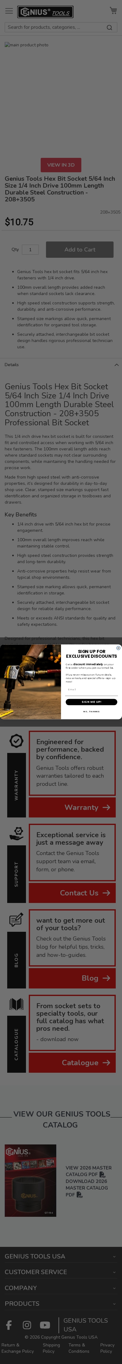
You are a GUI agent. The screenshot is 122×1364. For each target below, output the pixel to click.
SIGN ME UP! (91, 702)
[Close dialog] (118, 648)
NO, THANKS (91, 711)
